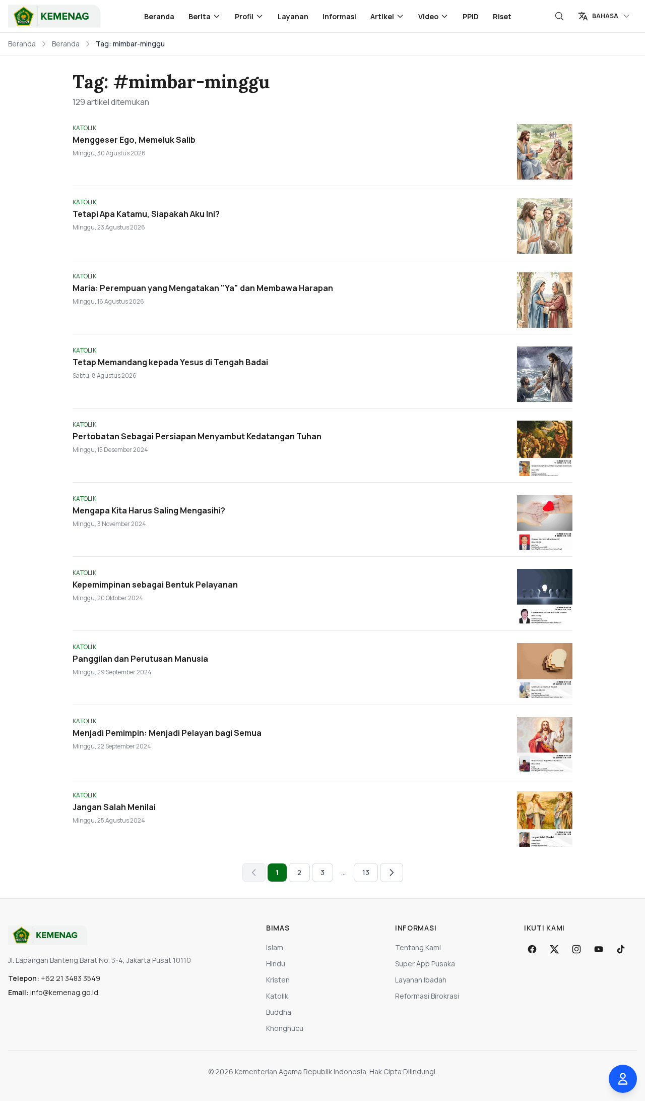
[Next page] (391, 872)
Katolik (277, 996)
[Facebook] (532, 949)
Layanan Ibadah (420, 979)
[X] (554, 949)
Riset (502, 16)
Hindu (275, 963)
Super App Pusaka (425, 963)
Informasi (339, 16)
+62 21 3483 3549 (70, 978)
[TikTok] (621, 949)
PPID (471, 16)
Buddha (278, 1012)
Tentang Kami (418, 947)
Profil (244, 16)
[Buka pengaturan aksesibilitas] (623, 1079)
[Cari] (559, 16)
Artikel (382, 16)
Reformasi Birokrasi (427, 996)
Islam (274, 947)
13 (365, 872)
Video (428, 16)
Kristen (278, 979)
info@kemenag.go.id (64, 992)
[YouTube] (599, 949)
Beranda (159, 16)
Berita (199, 16)
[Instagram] (576, 949)
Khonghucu (284, 1028)
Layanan (293, 16)
